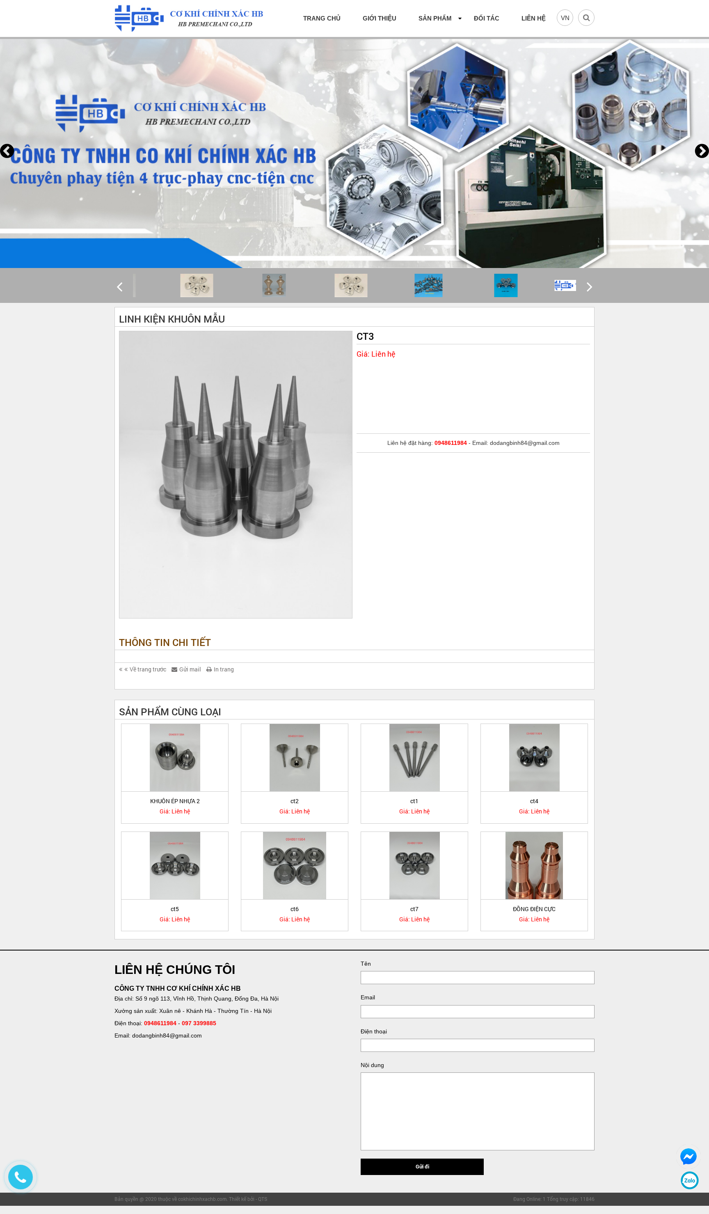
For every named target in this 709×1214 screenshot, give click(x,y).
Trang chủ (322, 18)
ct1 (414, 801)
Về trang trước (148, 669)
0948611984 (160, 1023)
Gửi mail (190, 669)
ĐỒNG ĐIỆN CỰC (534, 909)
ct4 (534, 801)
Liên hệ (533, 18)
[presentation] (7, 151)
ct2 (294, 801)
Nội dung (372, 1065)
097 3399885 (199, 1023)
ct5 (175, 909)
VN (565, 17)
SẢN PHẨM (435, 18)
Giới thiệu (379, 18)
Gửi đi (422, 1166)
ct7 (414, 909)
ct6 (294, 909)
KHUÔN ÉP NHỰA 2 (175, 801)
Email (368, 997)
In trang (224, 669)
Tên (366, 963)
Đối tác (486, 18)
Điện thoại (374, 1031)
